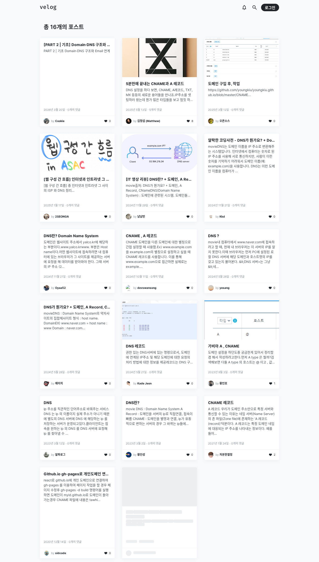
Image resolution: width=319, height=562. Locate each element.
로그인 (270, 7)
